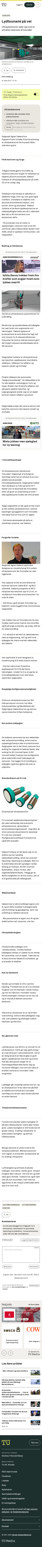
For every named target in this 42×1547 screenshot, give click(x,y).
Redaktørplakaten (21, 1512)
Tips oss (34, 1443)
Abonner (29, 5)
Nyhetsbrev (7, 1489)
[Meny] (38, 4)
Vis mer (8, 127)
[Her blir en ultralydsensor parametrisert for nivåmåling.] (21, 301)
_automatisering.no (11, 1205)
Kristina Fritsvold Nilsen (12, 1456)
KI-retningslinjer (9, 1503)
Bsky (4, 1485)
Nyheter (6, 15)
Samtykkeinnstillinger (11, 1494)
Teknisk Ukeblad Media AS (21, 1535)
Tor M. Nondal (8, 1465)
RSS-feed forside (9, 1472)
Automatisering (29, 1205)
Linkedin (5, 1481)
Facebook (6, 1476)
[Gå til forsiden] (4, 5)
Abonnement (8, 1520)
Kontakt (5, 1526)
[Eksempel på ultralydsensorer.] (21, 796)
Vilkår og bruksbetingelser (13, 1498)
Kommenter (20, 70)
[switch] (36, 94)
